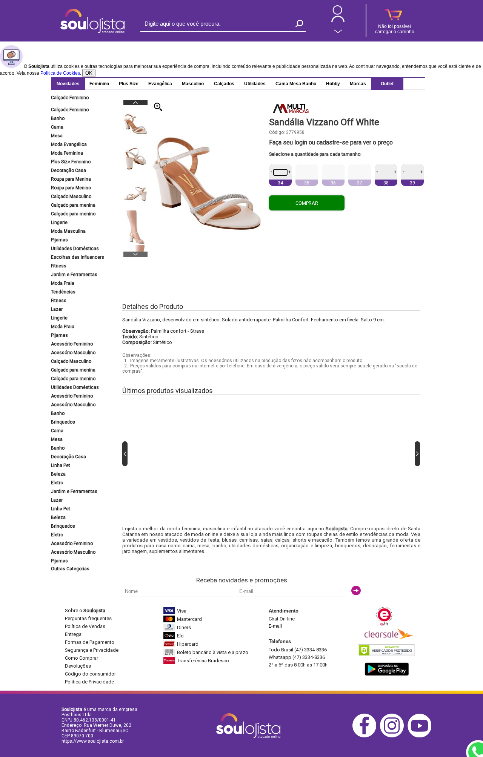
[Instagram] (394, 736)
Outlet (387, 83)
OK (88, 73)
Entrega (73, 634)
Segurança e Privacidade (91, 650)
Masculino (193, 83)
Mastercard (189, 619)
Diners (184, 627)
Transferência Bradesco (203, 660)
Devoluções (78, 666)
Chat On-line (282, 619)
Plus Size (128, 83)
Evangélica (160, 83)
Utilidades (255, 83)
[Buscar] (299, 23)
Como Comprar (81, 658)
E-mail (275, 626)
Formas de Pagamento (89, 642)
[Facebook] (366, 736)
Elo (180, 636)
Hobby (333, 83)
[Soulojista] (92, 31)
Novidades (68, 83)
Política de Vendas (85, 626)
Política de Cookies (60, 73)
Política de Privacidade (89, 682)
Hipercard (187, 644)
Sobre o (85, 610)
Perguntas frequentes (88, 618)
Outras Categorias (70, 568)
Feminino (99, 83)
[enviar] (356, 590)
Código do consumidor (90, 674)
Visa (181, 611)
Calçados (224, 83)
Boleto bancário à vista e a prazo (212, 652)
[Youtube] (421, 736)
